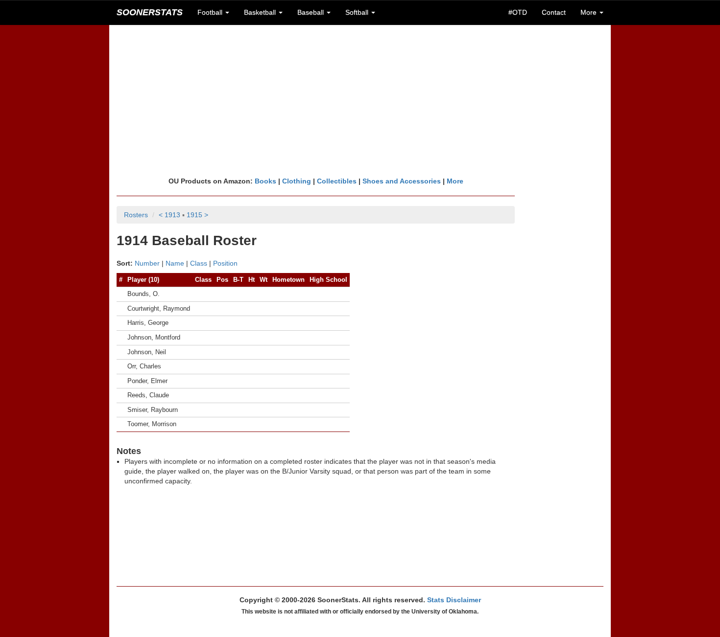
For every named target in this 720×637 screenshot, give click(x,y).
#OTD (517, 12)
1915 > (197, 215)
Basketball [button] (261, 12)
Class (198, 263)
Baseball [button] (311, 12)
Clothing (296, 181)
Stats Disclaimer (454, 600)
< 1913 (169, 215)
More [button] (589, 12)
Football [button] (210, 12)
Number (147, 263)
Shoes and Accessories (401, 181)
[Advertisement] (360, 100)
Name (175, 263)
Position (225, 263)
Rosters (136, 215)
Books (265, 181)
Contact (554, 12)
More (455, 181)
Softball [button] (357, 12)
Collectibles (337, 181)
